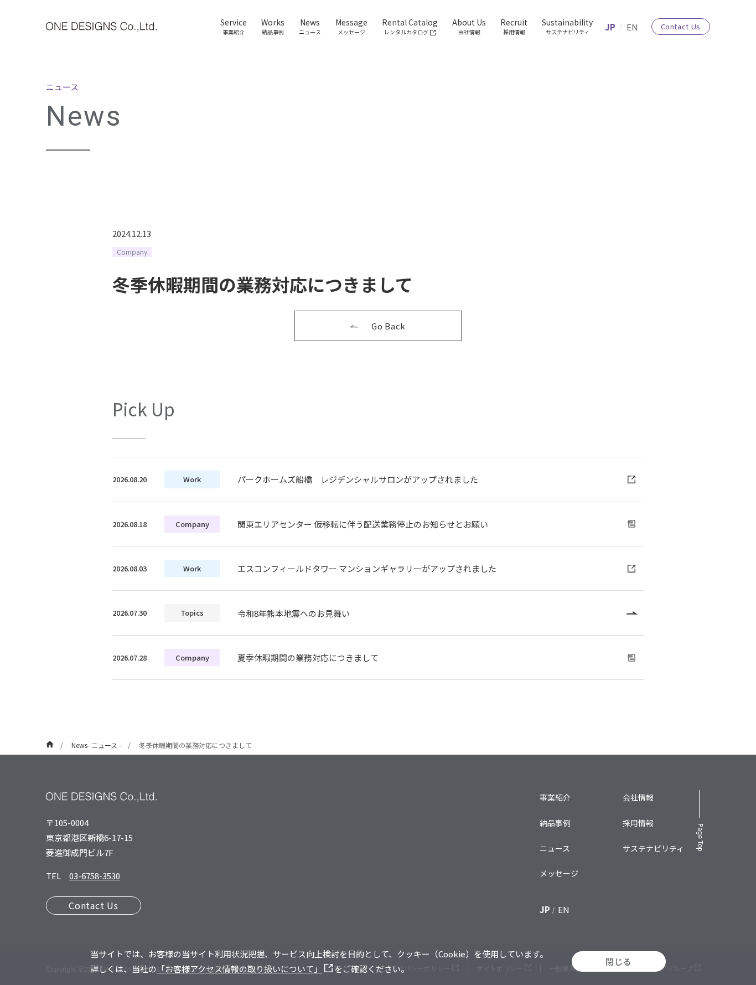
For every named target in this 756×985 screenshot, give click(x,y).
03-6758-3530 (94, 875)
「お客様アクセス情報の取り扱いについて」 (239, 968)
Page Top (700, 837)
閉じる (618, 961)
